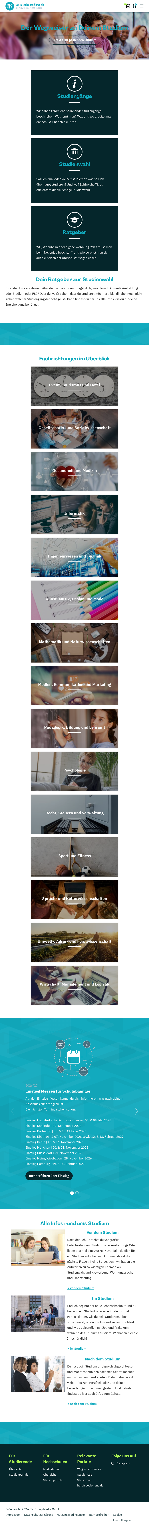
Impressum (13, 1514)
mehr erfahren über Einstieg (49, 1175)
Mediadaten (51, 1469)
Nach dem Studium (102, 1359)
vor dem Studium (82, 1288)
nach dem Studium (83, 1404)
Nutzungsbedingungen (71, 1514)
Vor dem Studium (103, 1232)
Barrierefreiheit (99, 1514)
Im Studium (103, 1298)
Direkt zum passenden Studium (74, 40)
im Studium (78, 1349)
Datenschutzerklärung (38, 1514)
